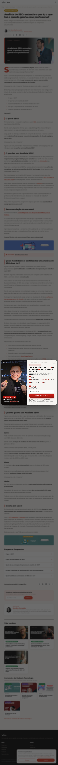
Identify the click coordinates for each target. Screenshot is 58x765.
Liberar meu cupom (40, 395)
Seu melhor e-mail (33, 388)
